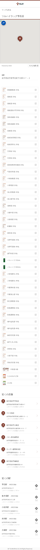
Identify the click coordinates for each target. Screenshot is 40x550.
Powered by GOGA (7, 65)
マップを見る (6, 10)
